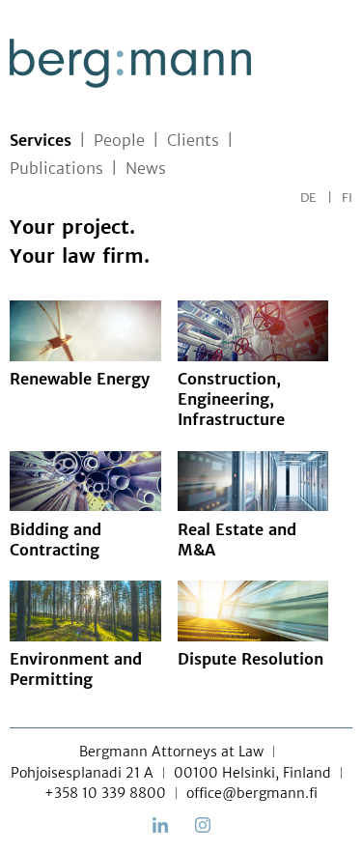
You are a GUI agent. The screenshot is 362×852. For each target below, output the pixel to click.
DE (308, 197)
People (119, 140)
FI (347, 197)
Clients (193, 140)
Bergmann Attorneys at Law (171, 751)
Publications (56, 168)
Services (40, 140)
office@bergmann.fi (252, 793)
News (145, 168)
